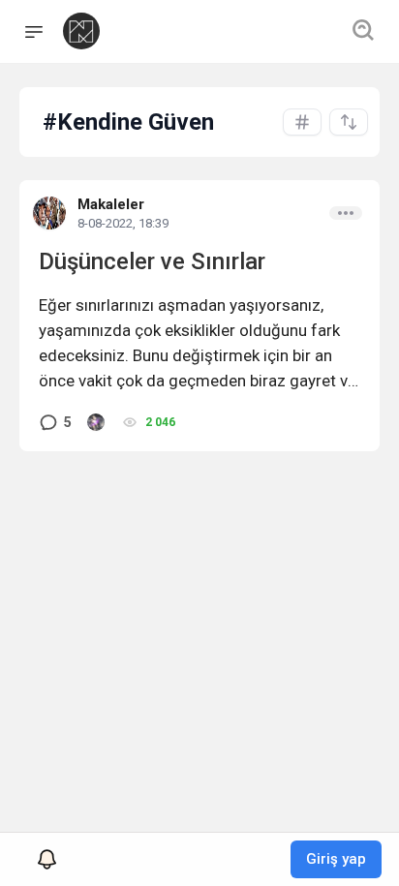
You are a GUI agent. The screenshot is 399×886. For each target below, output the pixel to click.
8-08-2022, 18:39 (123, 223)
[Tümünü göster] (302, 122)
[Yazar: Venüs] (96, 422)
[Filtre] (348, 122)
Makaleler (110, 204)
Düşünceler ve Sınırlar (152, 261)
